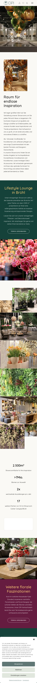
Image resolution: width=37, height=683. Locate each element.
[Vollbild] (31, 528)
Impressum (26, 680)
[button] (34, 639)
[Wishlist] (22, 3)
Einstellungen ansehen (18, 675)
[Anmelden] (18, 3)
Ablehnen (18, 670)
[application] (18, 524)
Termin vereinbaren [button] (18, 231)
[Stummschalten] (28, 528)
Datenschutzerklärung (15, 680)
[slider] (17, 528)
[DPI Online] (9, 3)
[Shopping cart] (26, 3)
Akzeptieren (18, 664)
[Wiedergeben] (5, 528)
